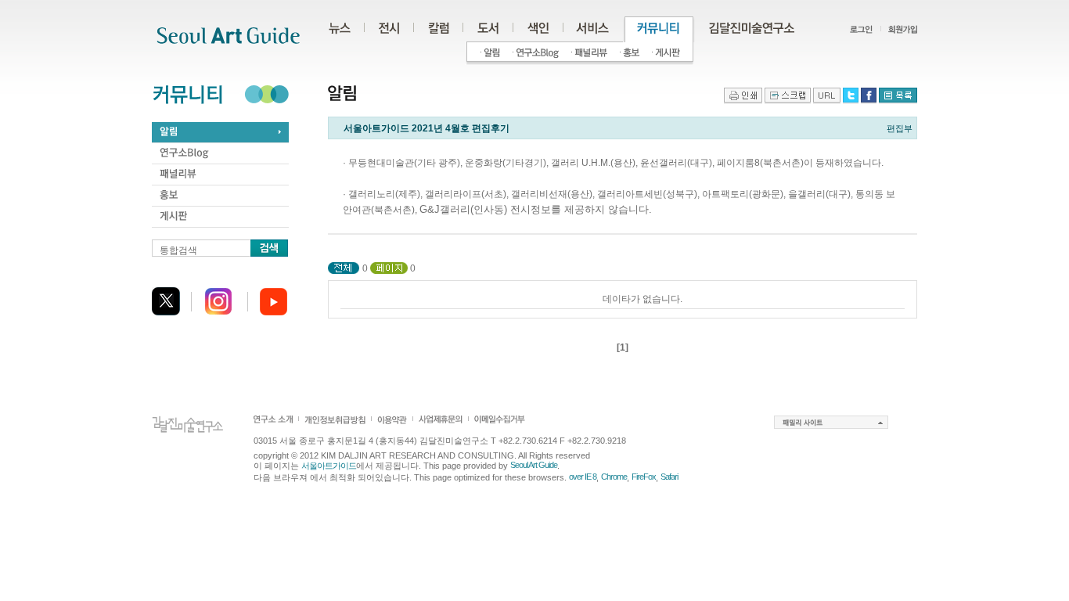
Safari (669, 476)
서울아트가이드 (328, 465)
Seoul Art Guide (533, 465)
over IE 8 (582, 476)
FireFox (644, 476)
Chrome (614, 476)
